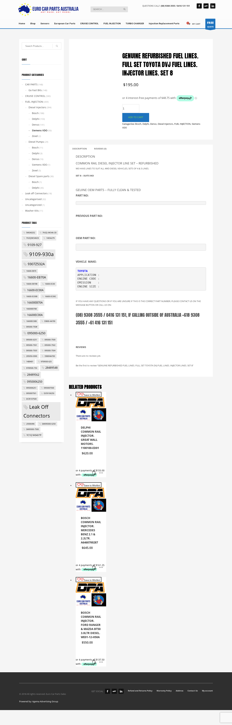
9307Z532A (36, 263)
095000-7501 (31, 345)
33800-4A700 (49, 321)
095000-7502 (49, 345)
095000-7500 (49, 339)
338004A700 (49, 356)
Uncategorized (33, 204)
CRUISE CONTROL (35, 96)
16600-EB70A (36, 277)
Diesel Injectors (165, 123)
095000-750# (31, 327)
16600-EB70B (31, 284)
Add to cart (135, 117)
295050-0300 (31, 356)
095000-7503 (31, 350)
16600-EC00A (35, 290)
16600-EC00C (50, 296)
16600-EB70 (31, 271)
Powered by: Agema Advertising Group (38, 701)
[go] (124, 9)
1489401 (29, 361)
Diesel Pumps (36, 141)
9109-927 (35, 245)
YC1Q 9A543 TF (33, 435)
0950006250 (34, 381)
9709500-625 (46, 361)
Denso (153, 123)
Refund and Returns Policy (140, 690)
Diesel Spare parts (39, 176)
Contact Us (193, 690)
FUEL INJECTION (182, 123)
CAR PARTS (31, 84)
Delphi (145, 123)
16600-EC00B (31, 296)
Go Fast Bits (35, 90)
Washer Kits (32, 210)
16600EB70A (35, 302)
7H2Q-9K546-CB (49, 232)
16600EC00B (31, 321)
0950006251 (31, 388)
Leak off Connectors (36, 193)
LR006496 (30, 424)
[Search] (56, 46)
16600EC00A (35, 315)
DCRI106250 (49, 393)
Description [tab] (79, 148)
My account (207, 690)
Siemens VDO (39, 130)
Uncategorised (33, 199)
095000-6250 (36, 333)
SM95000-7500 (32, 429)
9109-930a (41, 254)
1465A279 (50, 238)
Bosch (138, 123)
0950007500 (49, 388)
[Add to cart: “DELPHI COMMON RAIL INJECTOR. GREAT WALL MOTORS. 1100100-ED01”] (94, 473)
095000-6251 (31, 339)
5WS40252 (30, 232)
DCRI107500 (31, 399)
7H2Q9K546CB (32, 238)
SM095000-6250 (49, 424)
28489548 (51, 368)
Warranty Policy (164, 690)
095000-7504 (49, 350)
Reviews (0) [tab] (100, 148)
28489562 (33, 374)
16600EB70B (31, 309)
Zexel (35, 136)
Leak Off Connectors (36, 411)
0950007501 (31, 393)
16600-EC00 (50, 284)
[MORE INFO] (101, 473)
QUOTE (210, 24)
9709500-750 (31, 368)
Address (179, 690)
